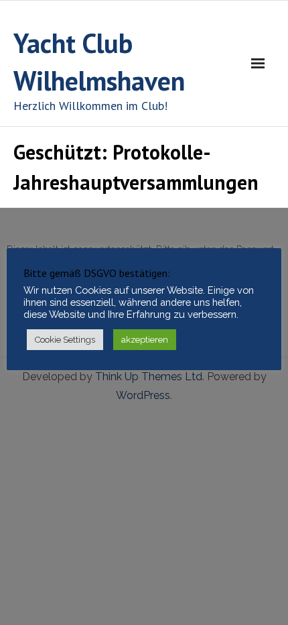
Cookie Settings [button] (65, 340)
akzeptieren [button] (144, 340)
